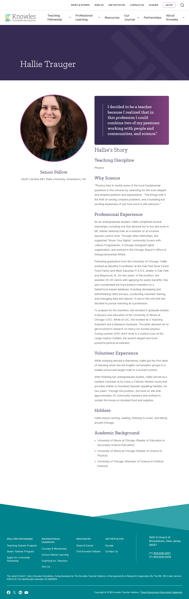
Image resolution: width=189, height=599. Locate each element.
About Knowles (172, 17)
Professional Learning (83, 17)
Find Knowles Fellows (88, 551)
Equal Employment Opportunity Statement (161, 592)
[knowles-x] (14, 592)
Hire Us (99, 5)
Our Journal (129, 17)
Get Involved (116, 5)
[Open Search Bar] (182, 5)
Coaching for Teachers (54, 560)
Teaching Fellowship (54, 17)
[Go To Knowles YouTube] (26, 592)
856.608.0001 (162, 553)
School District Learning (55, 554)
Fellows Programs (20, 538)
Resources (112, 17)
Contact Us (137, 5)
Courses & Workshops (54, 548)
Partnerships (152, 17)
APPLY (169, 5)
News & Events (80, 5)
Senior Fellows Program (20, 551)
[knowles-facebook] (8, 592)
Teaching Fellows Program (22, 545)
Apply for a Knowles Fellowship (18, 559)
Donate (153, 5)
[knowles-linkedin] (20, 592)
